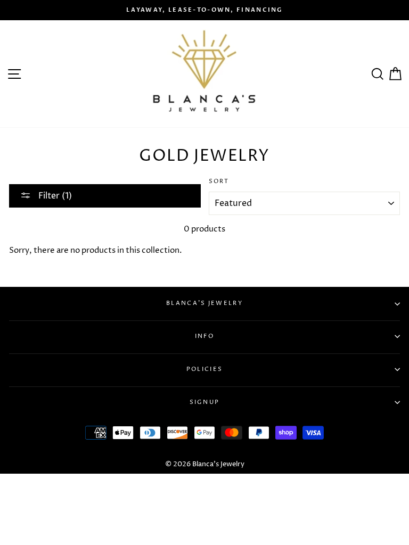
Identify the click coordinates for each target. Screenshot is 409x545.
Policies (204, 369)
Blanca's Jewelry (204, 303)
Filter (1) (54, 196)
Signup (205, 402)
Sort (219, 181)
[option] (204, 10)
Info (204, 336)
